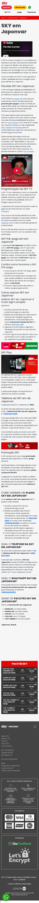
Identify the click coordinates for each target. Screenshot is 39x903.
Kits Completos (7, 750)
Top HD (4, 741)
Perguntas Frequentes (10, 766)
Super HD (18, 99)
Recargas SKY (6, 755)
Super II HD (5, 738)
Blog (3, 763)
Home (3, 18)
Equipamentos (7, 752)
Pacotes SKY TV (7, 11)
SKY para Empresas (9, 759)
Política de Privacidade (10, 770)
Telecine (9, 127)
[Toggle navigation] (35, 727)
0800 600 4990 (20, 7)
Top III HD (5, 743)
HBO (3, 127)
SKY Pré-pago (19, 11)
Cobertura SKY (13, 18)
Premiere (18, 127)
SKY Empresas (31, 11)
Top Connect (12, 122)
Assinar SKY (6, 7)
